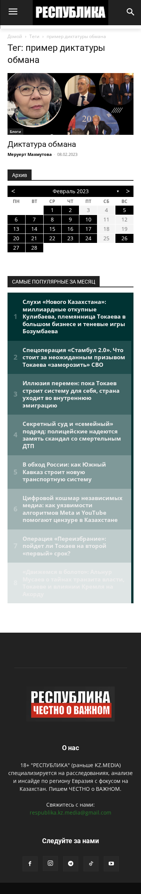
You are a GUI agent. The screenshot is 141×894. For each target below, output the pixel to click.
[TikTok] (91, 863)
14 (34, 228)
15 (52, 228)
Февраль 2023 (71, 191)
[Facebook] (30, 863)
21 (34, 238)
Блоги (15, 131)
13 (16, 228)
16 (70, 228)
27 (16, 247)
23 (70, 238)
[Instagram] (50, 863)
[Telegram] (70, 863)
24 (88, 238)
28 (34, 247)
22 (52, 238)
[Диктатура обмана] (70, 104)
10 (88, 219)
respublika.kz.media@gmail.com (70, 812)
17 (88, 228)
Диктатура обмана (42, 144)
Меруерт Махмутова (30, 154)
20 (16, 238)
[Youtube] (111, 863)
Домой (15, 36)
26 (124, 238)
